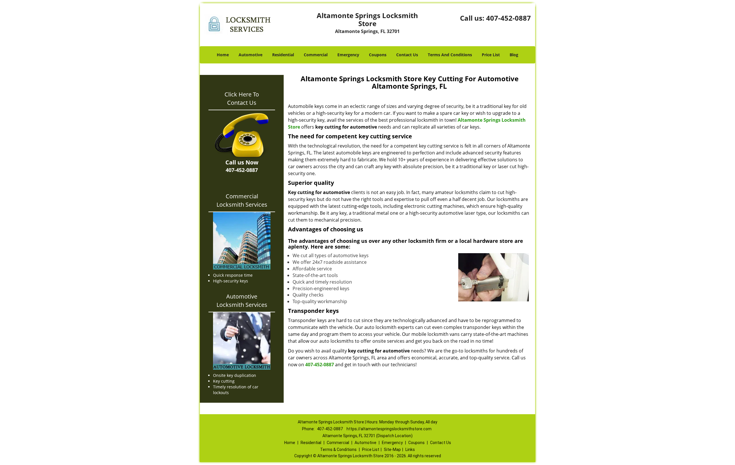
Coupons (377, 54)
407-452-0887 (508, 18)
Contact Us (407, 54)
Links (410, 449)
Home (223, 54)
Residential (283, 54)
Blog (514, 54)
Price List (491, 54)
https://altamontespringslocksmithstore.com (389, 429)
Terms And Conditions (450, 54)
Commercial (316, 54)
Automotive (250, 54)
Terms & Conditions (338, 449)
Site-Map (392, 449)
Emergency (348, 54)
